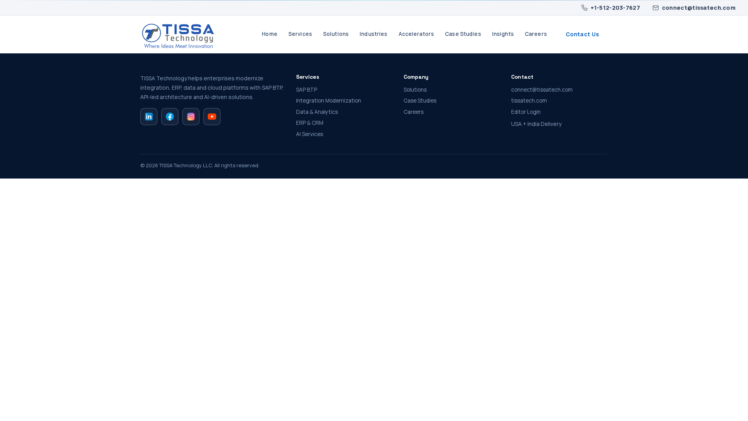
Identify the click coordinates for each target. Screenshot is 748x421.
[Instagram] (190, 116)
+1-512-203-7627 (615, 7)
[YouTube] (212, 116)
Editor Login (526, 111)
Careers (536, 33)
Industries (373, 33)
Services (300, 33)
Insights (503, 33)
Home (269, 33)
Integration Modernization (328, 100)
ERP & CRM (309, 122)
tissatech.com (529, 100)
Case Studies (463, 33)
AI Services (309, 134)
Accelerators (416, 33)
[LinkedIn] (148, 116)
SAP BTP (306, 89)
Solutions (336, 33)
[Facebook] (169, 116)
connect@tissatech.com (699, 7)
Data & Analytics (317, 111)
